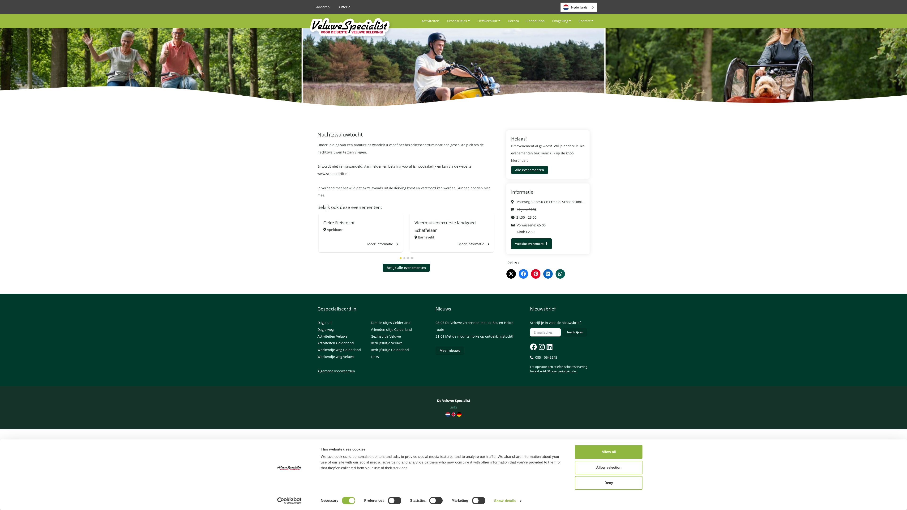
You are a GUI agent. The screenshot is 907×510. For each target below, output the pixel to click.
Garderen (322, 7)
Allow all (609, 452)
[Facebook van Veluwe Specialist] (533, 346)
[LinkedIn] (548, 274)
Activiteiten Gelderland (335, 343)
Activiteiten (430, 21)
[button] (401, 258)
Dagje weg (325, 329)
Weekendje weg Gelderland (339, 350)
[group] (361, 233)
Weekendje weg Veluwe (336, 356)
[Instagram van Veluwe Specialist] (541, 346)
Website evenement (529, 244)
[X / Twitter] (511, 274)
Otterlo (344, 7)
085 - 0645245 (558, 364)
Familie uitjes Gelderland (391, 322)
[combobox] (578, 7)
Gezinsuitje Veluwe (386, 336)
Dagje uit (324, 322)
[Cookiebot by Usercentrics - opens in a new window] (289, 500)
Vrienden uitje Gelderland (391, 329)
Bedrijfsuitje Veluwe (386, 343)
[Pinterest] (535, 274)
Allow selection (608, 467)
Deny (608, 483)
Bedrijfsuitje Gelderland (390, 350)
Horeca (513, 21)
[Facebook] (523, 274)
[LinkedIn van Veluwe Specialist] (549, 346)
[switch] (394, 500)
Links (375, 356)
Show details (505, 501)
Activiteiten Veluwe (332, 336)
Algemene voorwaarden (336, 371)
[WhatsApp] (560, 274)
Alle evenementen (529, 170)
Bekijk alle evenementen (406, 267)
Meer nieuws (450, 350)
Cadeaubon (535, 21)
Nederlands (579, 7)
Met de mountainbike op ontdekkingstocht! (479, 336)
